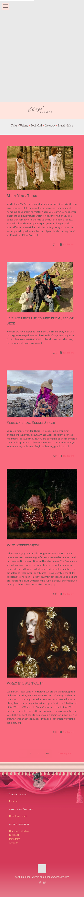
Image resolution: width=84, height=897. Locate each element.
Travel (61, 126)
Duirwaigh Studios (19, 831)
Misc (70, 126)
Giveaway (50, 126)
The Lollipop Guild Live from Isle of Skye (40, 320)
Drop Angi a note (18, 816)
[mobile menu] (5, 6)
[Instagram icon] (44, 882)
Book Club (36, 126)
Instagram (14, 839)
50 (47, 753)
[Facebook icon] (39, 882)
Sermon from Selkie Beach (31, 422)
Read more (68, 244)
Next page (63, 753)
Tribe (14, 126)
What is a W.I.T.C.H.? (25, 683)
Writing (23, 126)
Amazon (13, 842)
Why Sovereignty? (23, 545)
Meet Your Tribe (22, 195)
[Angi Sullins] (42, 110)
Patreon (13, 801)
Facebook (14, 835)
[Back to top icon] (42, 868)
